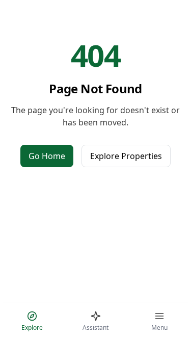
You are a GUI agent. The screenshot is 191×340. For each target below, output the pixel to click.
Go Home (47, 156)
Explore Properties (126, 156)
